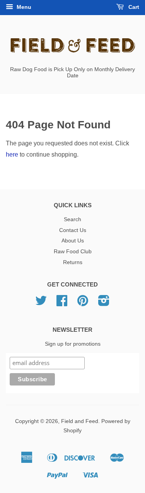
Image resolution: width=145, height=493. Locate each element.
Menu (23, 7)
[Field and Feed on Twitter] (41, 303)
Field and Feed (79, 421)
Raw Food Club (73, 251)
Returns (72, 262)
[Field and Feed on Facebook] (62, 303)
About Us (72, 241)
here (12, 154)
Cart (133, 7)
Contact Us (72, 230)
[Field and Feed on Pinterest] (83, 303)
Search (72, 219)
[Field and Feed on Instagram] (104, 303)
